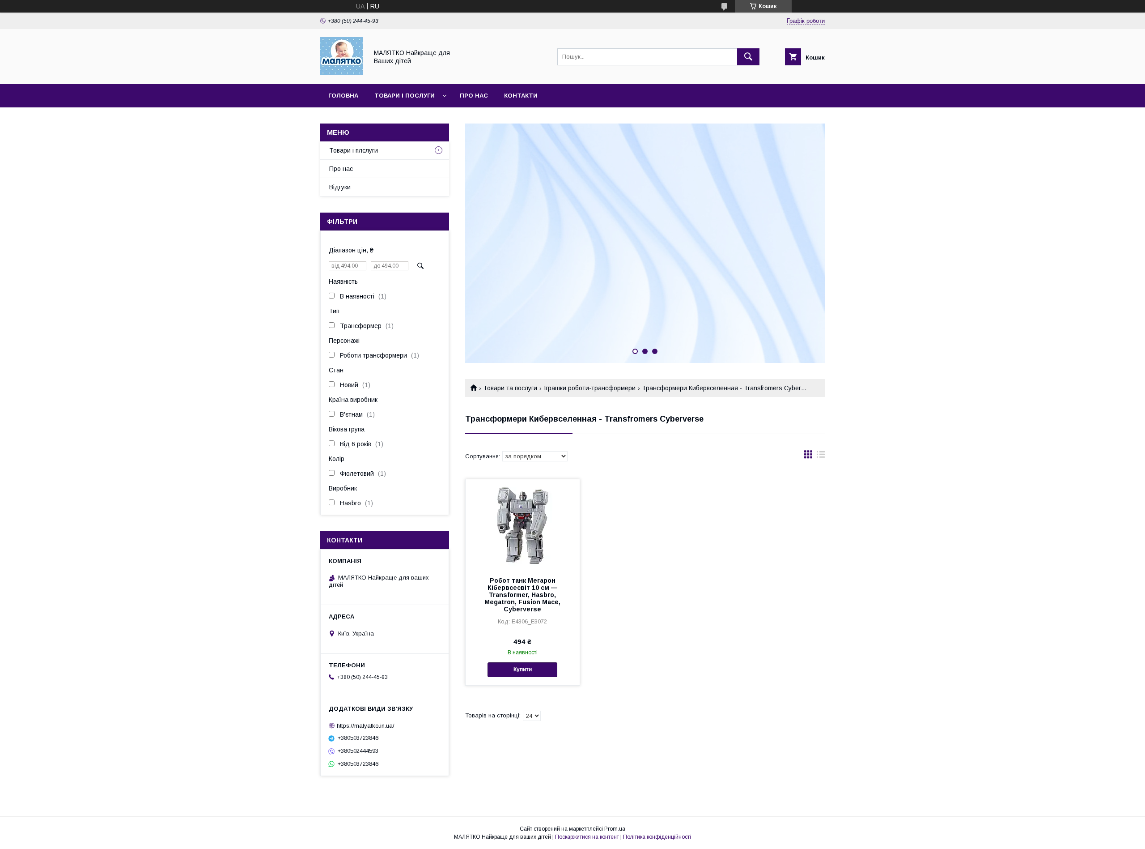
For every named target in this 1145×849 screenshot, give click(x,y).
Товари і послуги (404, 95)
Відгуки (340, 187)
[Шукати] (748, 56)
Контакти (521, 95)
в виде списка (821, 456)
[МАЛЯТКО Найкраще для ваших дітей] (341, 72)
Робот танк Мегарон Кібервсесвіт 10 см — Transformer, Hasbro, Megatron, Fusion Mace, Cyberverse (522, 595)
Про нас (474, 95)
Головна (343, 95)
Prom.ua (614, 829)
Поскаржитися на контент (587, 837)
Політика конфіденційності (657, 837)
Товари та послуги (510, 388)
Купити (522, 669)
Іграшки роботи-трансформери (590, 388)
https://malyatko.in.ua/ (365, 725)
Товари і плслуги (353, 150)
